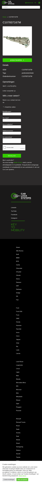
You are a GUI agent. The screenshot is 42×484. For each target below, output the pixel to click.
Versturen (12, 156)
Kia (17, 346)
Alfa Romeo (19, 251)
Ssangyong (19, 446)
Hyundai (18, 329)
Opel (17, 403)
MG (17, 386)
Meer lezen (22, 476)
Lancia (18, 353)
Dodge (18, 293)
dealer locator (18, 162)
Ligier (18, 372)
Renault (18, 418)
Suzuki (18, 453)
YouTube (14, 211)
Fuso (17, 315)
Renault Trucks (20, 422)
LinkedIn (13, 207)
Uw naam (5, 118)
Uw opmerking (7, 137)
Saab (17, 429)
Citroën (18, 275)
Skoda (18, 439)
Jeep (17, 343)
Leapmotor (19, 365)
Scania (18, 432)
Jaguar (18, 339)
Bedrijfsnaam (7, 111)
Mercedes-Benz (21, 382)
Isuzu (17, 332)
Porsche (18, 410)
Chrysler (18, 272)
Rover (18, 425)
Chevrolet (19, 268)
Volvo (17, 460)
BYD (17, 261)
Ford (17, 308)
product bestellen (16, 60)
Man (17, 375)
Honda (18, 322)
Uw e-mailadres (7, 124)
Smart (18, 443)
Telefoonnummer (8, 130)
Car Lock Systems (7, 1)
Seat (17, 436)
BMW (17, 258)
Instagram (14, 218)
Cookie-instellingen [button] (9, 479)
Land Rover (19, 361)
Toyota (18, 457)
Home (4, 17)
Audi (17, 254)
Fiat (17, 300)
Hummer (18, 325)
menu (39, 3)
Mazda (18, 379)
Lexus (18, 368)
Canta (18, 265)
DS (17, 296)
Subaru (18, 450)
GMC (17, 318)
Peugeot (18, 407)
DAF (17, 286)
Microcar (18, 389)
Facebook (14, 214)
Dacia (18, 279)
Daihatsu (19, 289)
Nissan (18, 400)
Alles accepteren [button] (22, 479)
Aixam (18, 247)
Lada (17, 350)
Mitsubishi (19, 396)
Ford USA (19, 311)
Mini (17, 393)
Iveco (17, 336)
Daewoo (18, 282)
